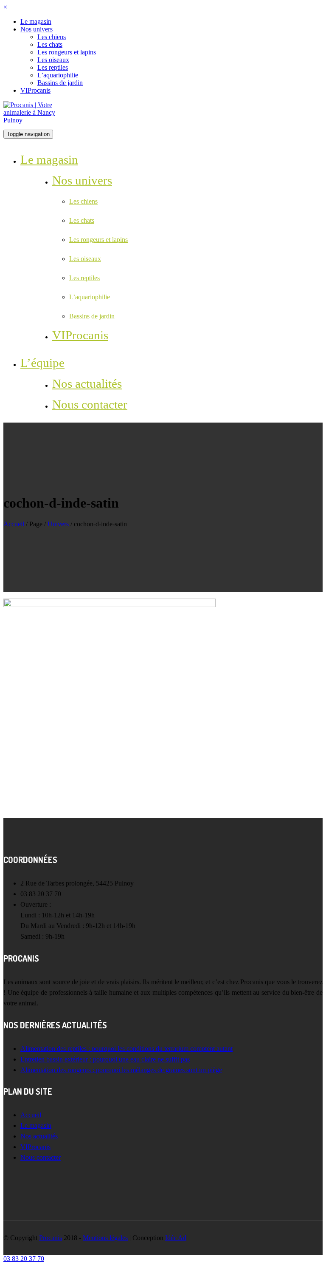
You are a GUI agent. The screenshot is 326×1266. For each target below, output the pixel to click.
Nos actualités (87, 383)
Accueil (13, 524)
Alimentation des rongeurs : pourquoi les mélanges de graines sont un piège (121, 1069)
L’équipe (42, 362)
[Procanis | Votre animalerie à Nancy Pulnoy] (35, 112)
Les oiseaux (53, 59)
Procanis (50, 1237)
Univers (58, 524)
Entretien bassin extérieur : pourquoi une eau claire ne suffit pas (105, 1059)
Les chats (49, 44)
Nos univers (36, 29)
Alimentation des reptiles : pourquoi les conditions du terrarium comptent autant (126, 1048)
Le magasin (35, 21)
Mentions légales (105, 1237)
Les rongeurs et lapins (66, 52)
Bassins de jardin (60, 82)
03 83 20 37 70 (23, 1258)
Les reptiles (52, 67)
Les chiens (51, 36)
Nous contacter (89, 404)
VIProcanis (35, 90)
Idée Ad (175, 1237)
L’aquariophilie (57, 75)
